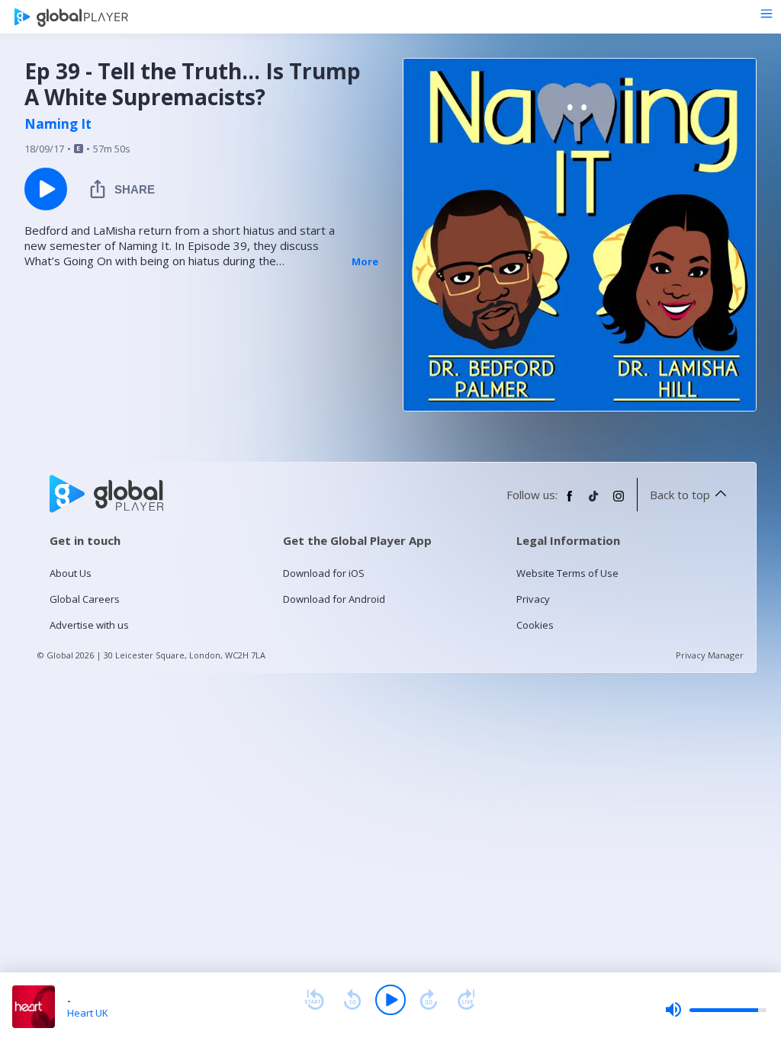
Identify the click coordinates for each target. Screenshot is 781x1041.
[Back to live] (467, 1000)
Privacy (533, 599)
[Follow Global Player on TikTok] (594, 502)
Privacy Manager (710, 655)
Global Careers (85, 599)
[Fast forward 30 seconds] (428, 1000)
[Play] (390, 1000)
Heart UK (87, 1013)
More (365, 261)
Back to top (680, 494)
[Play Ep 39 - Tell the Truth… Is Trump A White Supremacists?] (45, 189)
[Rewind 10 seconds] (352, 1000)
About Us (71, 573)
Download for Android (334, 599)
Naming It (58, 124)
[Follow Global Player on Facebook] (569, 502)
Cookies (535, 625)
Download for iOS (324, 573)
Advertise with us (89, 625)
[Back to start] (314, 1000)
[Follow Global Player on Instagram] (618, 502)
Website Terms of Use (567, 573)
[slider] (715, 1010)
